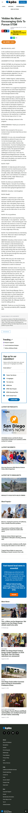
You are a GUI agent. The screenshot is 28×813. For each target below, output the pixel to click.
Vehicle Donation (6, 804)
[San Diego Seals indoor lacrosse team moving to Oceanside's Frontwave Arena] (14, 671)
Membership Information (8, 796)
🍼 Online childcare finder (10, 348)
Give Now (22, 2)
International (20, 6)
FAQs (4, 777)
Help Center (5, 785)
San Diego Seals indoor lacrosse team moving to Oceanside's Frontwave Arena (12, 683)
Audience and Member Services (10, 769)
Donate (14, 594)
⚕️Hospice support (8, 342)
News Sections (15, 9)
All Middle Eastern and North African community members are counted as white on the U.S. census (13, 439)
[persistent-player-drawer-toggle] (26, 811)
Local (3, 6)
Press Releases (6, 755)
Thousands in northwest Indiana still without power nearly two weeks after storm (12, 529)
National (10, 6)
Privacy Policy (6, 757)
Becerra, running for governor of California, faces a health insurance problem (13, 522)
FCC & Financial (6, 750)
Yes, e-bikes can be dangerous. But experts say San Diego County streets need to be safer (13, 623)
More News (5, 602)
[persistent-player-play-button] (2, 811)
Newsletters (5, 745)
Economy (3, 679)
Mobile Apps (5, 752)
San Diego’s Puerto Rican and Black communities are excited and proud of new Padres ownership (13, 712)
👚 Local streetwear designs (11, 345)
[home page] (11, 2)
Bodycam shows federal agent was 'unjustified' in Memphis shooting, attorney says (13, 537)
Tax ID (4, 802)
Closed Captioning (7, 772)
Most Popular (6, 501)
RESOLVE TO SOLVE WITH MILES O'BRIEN (13, 495)
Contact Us (5, 774)
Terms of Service (6, 762)
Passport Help (6, 782)
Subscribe (14, 399)
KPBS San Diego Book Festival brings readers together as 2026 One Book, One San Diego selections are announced (12, 653)
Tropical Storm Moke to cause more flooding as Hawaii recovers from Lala (12, 551)
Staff (4, 760)
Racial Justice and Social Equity (7, 709)
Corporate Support (7, 791)
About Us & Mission (7, 742)
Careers (4, 747)
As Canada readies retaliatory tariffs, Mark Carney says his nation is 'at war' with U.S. (13, 544)
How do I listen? (6, 779)
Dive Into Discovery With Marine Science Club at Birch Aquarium (13, 468)
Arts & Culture (4, 648)
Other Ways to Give (7, 799)
